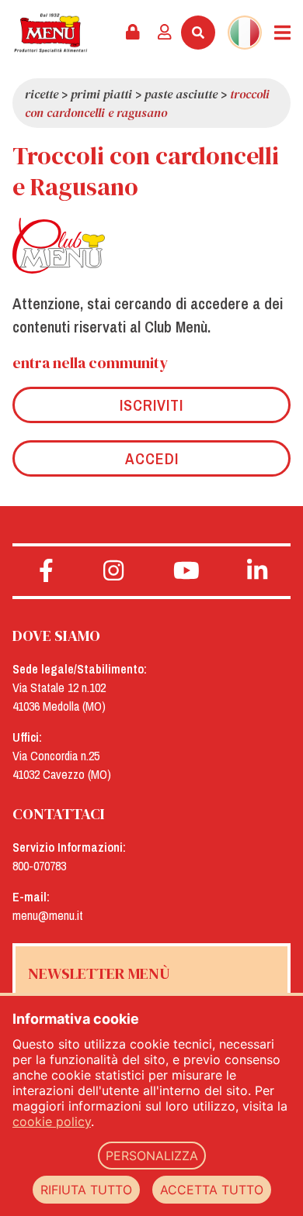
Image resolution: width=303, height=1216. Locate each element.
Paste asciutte (181, 93)
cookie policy (51, 1121)
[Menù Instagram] (114, 571)
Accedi (152, 458)
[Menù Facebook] (46, 571)
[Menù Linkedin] (257, 571)
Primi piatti (101, 93)
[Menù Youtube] (187, 571)
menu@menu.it (47, 915)
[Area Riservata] (133, 32)
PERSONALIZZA (152, 1155)
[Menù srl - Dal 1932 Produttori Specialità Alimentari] (50, 32)
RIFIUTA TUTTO (86, 1189)
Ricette (41, 93)
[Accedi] (164, 32)
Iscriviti (151, 404)
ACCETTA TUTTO (211, 1189)
